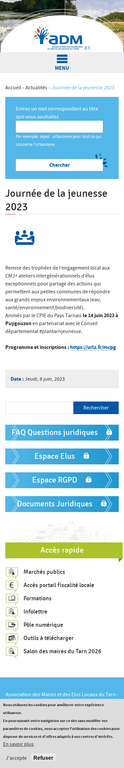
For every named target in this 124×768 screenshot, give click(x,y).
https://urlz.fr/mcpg (93, 347)
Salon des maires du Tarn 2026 (62, 651)
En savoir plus (18, 744)
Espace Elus (54, 456)
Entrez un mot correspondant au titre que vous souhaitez (57, 113)
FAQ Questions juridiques (55, 432)
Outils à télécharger (48, 638)
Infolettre (35, 611)
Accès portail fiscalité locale (58, 585)
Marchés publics (44, 572)
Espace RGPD (54, 480)
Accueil (13, 87)
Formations (37, 598)
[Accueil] (62, 26)
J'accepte (16, 758)
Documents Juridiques (55, 504)
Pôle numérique (43, 624)
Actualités (36, 87)
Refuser (43, 758)
